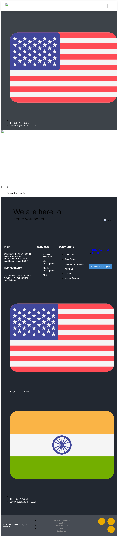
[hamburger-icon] (110, 6)
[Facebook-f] (101, 521)
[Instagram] (111, 529)
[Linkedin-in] (111, 521)
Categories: (12, 193)
